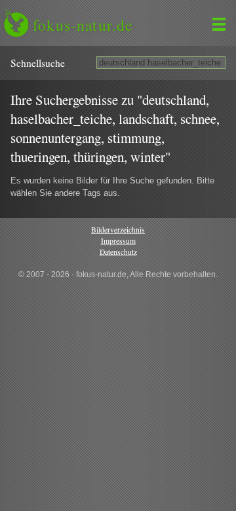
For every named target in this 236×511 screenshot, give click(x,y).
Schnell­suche (37, 62)
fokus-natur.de (82, 24)
